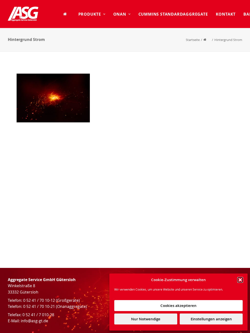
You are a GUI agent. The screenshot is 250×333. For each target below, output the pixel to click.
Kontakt (226, 14)
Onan (119, 14)
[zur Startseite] (67, 14)
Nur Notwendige (145, 319)
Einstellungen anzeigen (211, 319)
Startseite (193, 40)
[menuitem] (67, 14)
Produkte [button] (89, 14)
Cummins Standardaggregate (173, 14)
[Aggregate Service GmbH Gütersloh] (23, 14)
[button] (240, 279)
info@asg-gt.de (34, 320)
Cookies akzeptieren (178, 305)
